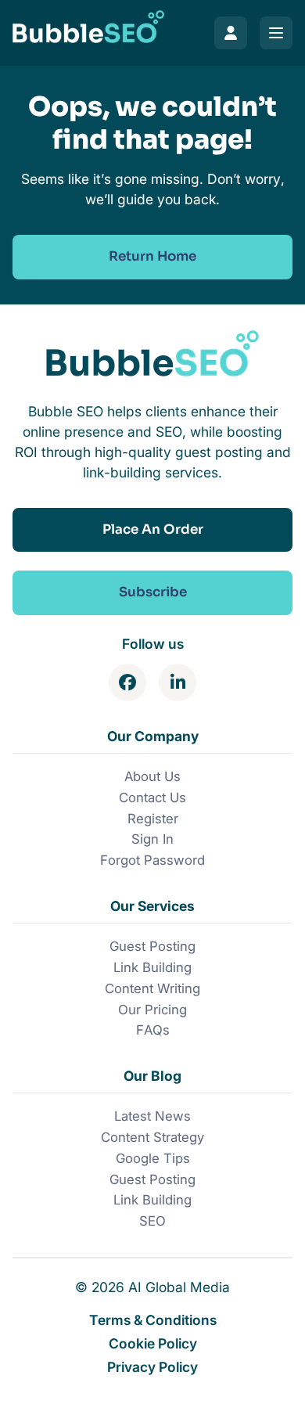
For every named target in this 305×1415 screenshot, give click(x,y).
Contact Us (152, 797)
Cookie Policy (153, 1343)
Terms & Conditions (153, 1320)
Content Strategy (152, 1137)
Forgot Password (152, 860)
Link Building (152, 967)
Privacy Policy (152, 1367)
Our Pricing (152, 1009)
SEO (152, 1221)
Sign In (152, 839)
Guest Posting (152, 946)
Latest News (152, 1116)
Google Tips (153, 1158)
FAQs (153, 1030)
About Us (152, 776)
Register (152, 818)
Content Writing (152, 988)
